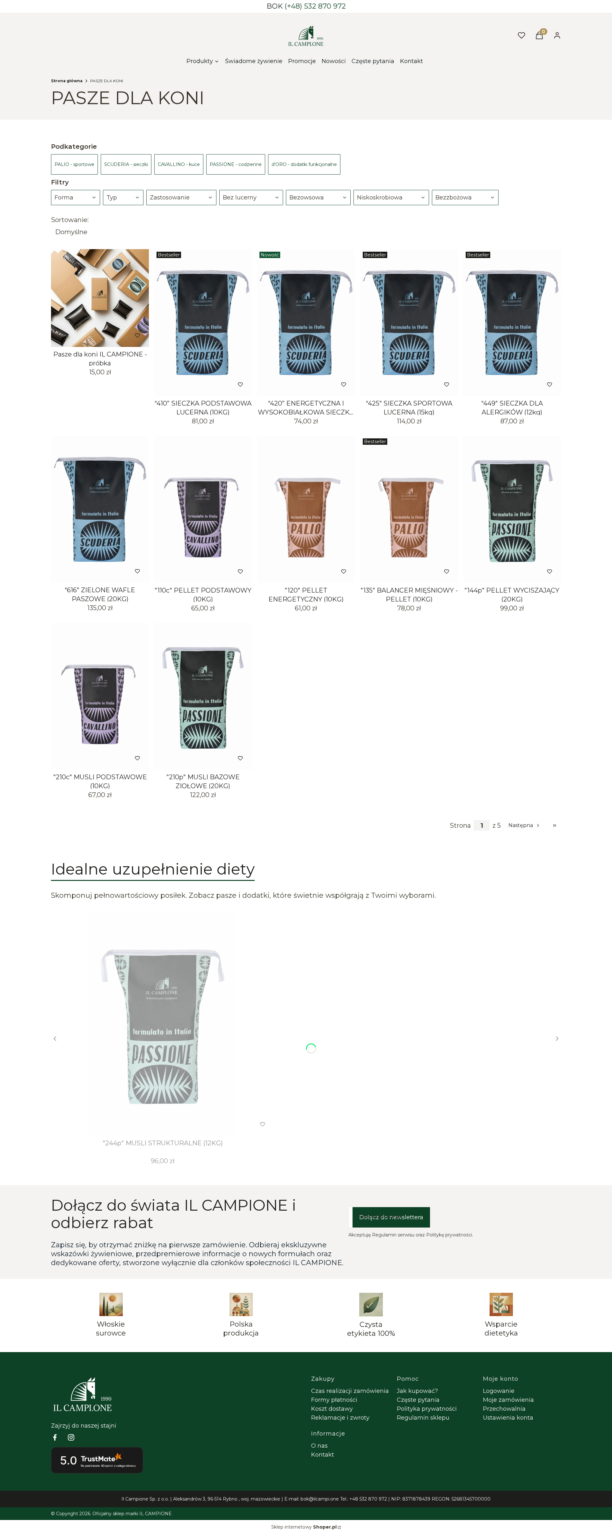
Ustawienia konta (508, 1417)
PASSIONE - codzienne (236, 164)
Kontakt (322, 1454)
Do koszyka (86, 335)
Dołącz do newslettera (391, 1217)
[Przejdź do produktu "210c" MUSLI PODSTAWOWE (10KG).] (100, 696)
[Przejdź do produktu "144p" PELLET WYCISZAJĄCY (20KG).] (512, 509)
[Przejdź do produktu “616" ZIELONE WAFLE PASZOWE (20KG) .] (100, 509)
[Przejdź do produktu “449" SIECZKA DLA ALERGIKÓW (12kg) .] (512, 322)
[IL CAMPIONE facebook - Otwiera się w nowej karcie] (55, 1437)
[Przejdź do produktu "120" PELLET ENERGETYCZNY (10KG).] (306, 509)
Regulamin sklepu (423, 1417)
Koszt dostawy (332, 1408)
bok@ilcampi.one (320, 1499)
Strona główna (67, 80)
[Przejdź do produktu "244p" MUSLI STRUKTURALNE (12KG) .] (162, 1024)
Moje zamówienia (508, 1399)
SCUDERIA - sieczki (126, 164)
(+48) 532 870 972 (315, 6)
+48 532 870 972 (368, 1499)
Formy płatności (334, 1399)
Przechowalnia (504, 1408)
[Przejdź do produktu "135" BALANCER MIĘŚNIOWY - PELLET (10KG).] (409, 509)
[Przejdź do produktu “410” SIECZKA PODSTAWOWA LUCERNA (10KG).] (203, 322)
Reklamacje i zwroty (340, 1417)
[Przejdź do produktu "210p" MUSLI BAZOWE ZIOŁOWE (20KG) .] (203, 696)
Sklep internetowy (304, 1527)
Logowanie (498, 1390)
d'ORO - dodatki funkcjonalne (304, 164)
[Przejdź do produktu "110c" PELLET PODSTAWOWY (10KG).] (203, 509)
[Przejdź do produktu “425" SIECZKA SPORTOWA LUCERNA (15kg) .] (409, 322)
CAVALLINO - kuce (179, 164)
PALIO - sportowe (74, 164)
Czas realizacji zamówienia (350, 1390)
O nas (319, 1445)
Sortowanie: (70, 220)
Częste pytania (418, 1399)
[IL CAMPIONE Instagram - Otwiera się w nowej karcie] (71, 1437)
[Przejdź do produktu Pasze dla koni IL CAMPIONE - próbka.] (100, 298)
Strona (460, 825)
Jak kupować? (417, 1390)
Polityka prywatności (427, 1408)
